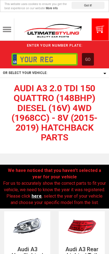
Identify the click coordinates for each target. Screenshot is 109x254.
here (37, 196)
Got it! (88, 5)
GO (88, 59)
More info (52, 8)
